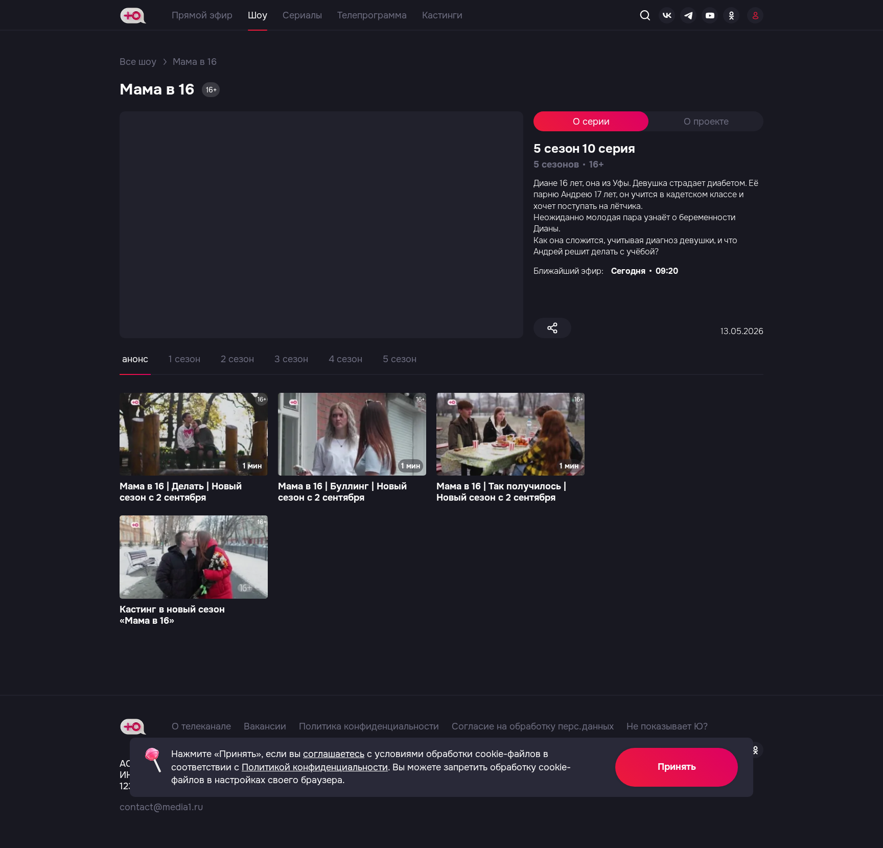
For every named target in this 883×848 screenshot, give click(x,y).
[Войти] (755, 15)
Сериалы (302, 15)
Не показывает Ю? (667, 726)
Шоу (257, 15)
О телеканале (201, 726)
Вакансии (265, 726)
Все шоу (138, 61)
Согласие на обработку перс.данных (533, 726)
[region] (441, 367)
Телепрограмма (372, 15)
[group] (194, 449)
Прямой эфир (202, 15)
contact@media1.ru (161, 807)
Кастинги (442, 15)
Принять (677, 766)
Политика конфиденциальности (369, 726)
